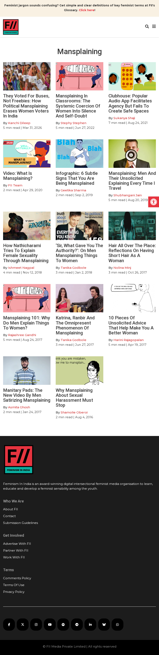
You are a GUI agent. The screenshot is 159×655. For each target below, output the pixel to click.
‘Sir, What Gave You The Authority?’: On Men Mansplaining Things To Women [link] (79, 253)
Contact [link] (9, 516)
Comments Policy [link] (17, 578)
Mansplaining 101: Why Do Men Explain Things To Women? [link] (26, 322)
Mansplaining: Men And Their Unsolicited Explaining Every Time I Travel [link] (132, 181)
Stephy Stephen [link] (73, 123)
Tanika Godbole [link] (73, 268)
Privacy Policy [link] (13, 592)
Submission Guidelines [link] (20, 523)
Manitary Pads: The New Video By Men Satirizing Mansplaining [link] (26, 395)
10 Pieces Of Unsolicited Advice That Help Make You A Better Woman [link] (131, 325)
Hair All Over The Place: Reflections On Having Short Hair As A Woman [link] (132, 253)
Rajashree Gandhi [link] (22, 335)
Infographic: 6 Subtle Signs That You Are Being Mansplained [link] (77, 178)
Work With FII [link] (14, 557)
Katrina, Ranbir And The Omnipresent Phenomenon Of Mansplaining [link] (75, 325)
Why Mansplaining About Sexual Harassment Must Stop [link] (74, 398)
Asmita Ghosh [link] (19, 407)
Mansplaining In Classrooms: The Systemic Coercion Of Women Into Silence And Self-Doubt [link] (78, 105)
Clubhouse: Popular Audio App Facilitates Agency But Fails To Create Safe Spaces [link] (130, 103)
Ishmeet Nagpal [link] (21, 268)
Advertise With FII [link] (17, 544)
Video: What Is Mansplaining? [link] (18, 176)
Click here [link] (86, 10)
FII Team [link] (15, 185)
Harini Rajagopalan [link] (128, 340)
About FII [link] (10, 509)
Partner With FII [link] (15, 550)
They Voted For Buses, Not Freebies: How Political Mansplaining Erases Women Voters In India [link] (26, 105)
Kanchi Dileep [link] (19, 123)
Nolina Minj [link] (122, 268)
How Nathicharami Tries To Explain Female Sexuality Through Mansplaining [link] (25, 253)
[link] (153, 202)
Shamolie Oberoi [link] (74, 412)
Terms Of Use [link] (13, 585)
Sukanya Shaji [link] (124, 118)
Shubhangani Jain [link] (127, 195)
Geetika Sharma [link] (73, 190)
